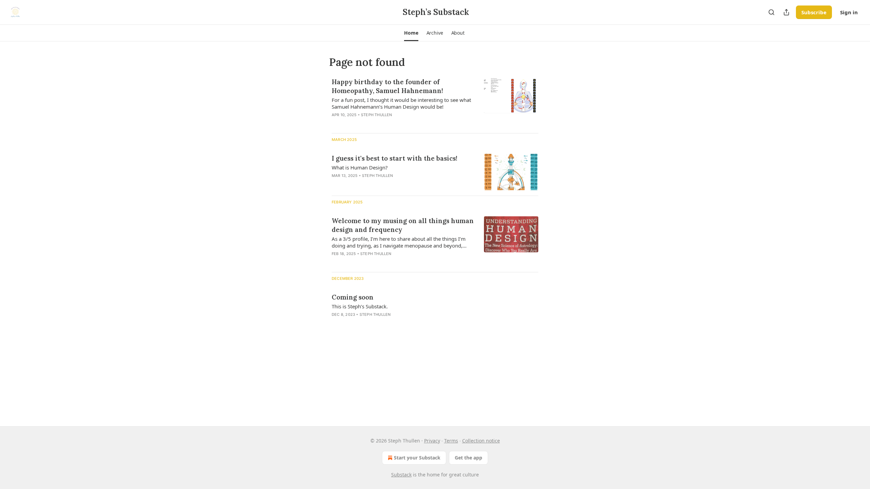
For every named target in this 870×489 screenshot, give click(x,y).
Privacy (432, 440)
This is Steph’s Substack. (360, 306)
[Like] (336, 124)
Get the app (468, 457)
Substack (401, 474)
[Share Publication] (786, 12)
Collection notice (481, 440)
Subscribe (813, 12)
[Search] (771, 12)
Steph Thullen (376, 114)
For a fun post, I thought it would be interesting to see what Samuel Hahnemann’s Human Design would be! (401, 103)
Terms (451, 440)
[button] (411, 33)
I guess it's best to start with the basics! (394, 158)
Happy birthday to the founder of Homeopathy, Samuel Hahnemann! (387, 86)
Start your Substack (417, 457)
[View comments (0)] (381, 124)
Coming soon (352, 297)
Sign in (849, 12)
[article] (435, 102)
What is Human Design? (360, 167)
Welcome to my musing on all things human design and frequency (403, 225)
